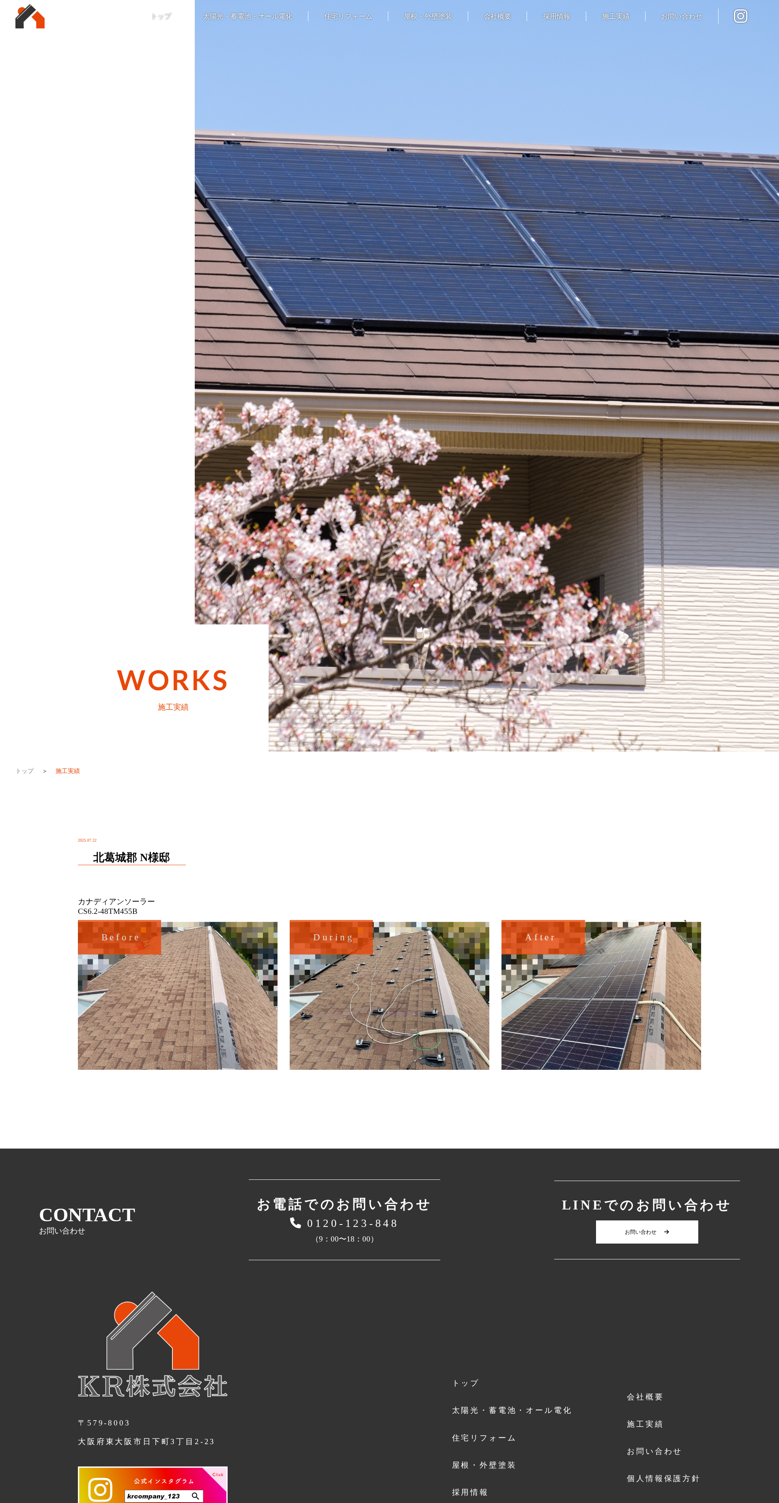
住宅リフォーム (348, 16)
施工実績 (616, 16)
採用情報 (556, 16)
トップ (161, 16)
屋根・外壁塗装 (428, 16)
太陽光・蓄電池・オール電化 (248, 16)
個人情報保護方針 (664, 1478)
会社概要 (497, 16)
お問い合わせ (681, 16)
